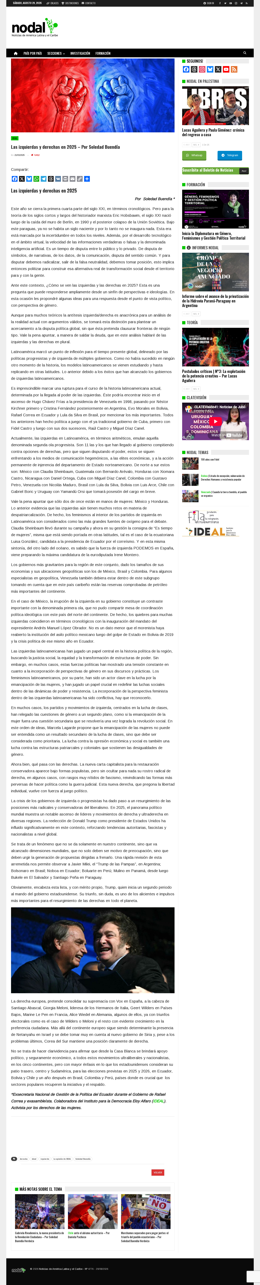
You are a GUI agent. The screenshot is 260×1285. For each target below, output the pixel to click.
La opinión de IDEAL (62, 1158)
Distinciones (72, 3)
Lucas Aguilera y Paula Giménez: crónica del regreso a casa (213, 132)
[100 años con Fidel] (190, 463)
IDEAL (158, 1101)
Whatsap (196, 155)
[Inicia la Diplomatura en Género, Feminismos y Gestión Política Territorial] (215, 209)
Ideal (14, 138)
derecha (23, 1158)
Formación (103, 53)
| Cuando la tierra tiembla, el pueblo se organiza (224, 493)
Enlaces (55, 3)
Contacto (90, 3)
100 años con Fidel (210, 459)
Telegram (232, 155)
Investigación (80, 53)
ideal (34, 1158)
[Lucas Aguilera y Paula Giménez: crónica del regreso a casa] (215, 105)
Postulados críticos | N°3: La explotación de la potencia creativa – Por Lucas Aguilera (213, 375)
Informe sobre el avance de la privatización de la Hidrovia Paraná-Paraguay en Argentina (215, 300)
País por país (33, 53)
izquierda (45, 1158)
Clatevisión (196, 397)
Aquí (244, 171)
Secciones (54, 53)
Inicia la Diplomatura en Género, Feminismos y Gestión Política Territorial (213, 235)
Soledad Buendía (82, 1158)
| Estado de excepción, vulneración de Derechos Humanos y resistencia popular (223, 477)
